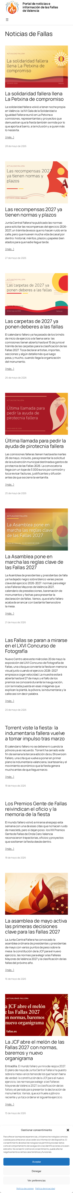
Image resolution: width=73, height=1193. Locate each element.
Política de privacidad (45, 1188)
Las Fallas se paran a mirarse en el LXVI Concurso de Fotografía (36, 646)
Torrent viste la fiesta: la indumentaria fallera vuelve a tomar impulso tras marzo (35, 733)
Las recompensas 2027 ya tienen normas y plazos (33, 212)
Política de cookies (25, 1188)
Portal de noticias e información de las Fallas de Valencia (40, 7)
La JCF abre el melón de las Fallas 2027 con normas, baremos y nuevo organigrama (34, 1050)
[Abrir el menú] (7, 20)
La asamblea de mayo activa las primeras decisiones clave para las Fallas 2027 (36, 926)
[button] (68, 1130)
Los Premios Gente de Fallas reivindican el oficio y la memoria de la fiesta (36, 809)
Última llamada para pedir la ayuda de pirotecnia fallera (35, 443)
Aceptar (36, 1161)
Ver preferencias (37, 1180)
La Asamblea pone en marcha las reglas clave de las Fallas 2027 (34, 562)
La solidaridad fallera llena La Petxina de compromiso (34, 96)
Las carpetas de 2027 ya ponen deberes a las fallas (34, 323)
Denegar (36, 1171)
